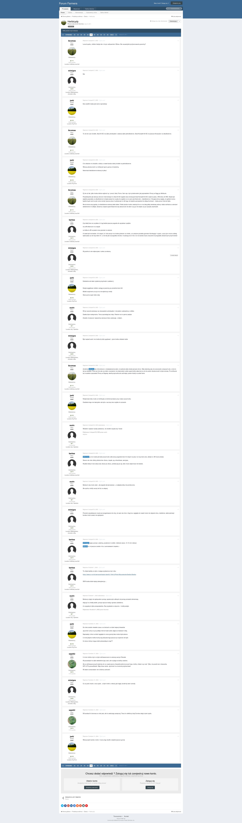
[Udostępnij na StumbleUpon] (80, 805)
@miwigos (86, 543)
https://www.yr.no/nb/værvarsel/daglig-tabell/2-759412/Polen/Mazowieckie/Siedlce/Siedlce (109, 574)
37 (91, 34)
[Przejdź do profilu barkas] (72, 230)
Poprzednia (69, 34)
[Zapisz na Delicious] (74, 805)
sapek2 (72, 653)
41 (104, 34)
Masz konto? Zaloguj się (161, 3)
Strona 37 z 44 (122, 34)
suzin (72, 307)
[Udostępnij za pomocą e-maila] (83, 805)
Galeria (70, 12)
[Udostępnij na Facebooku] (65, 805)
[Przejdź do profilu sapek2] (72, 664)
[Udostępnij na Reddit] (77, 805)
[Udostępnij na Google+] (68, 805)
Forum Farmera (68, 3)
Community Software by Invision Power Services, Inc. (121, 820)
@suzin (85, 546)
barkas (72, 219)
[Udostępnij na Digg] (71, 805)
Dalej (112, 34)
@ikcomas (86, 457)
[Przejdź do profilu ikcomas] (63, 22)
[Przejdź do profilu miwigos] (72, 81)
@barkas (91, 369)
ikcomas (81, 24)
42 (107, 34)
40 (101, 34)
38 (94, 34)
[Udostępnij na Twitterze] (62, 805)
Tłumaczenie (117, 816)
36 (87, 34)
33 (77, 34)
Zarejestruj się (176, 3)
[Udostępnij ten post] (178, 40)
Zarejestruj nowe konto (92, 787)
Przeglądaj (65, 9)
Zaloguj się (150, 787)
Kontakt (126, 816)
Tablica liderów (104, 12)
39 (97, 34)
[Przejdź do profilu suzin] (72, 318)
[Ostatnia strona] (116, 35)
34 (81, 34)
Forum (63, 12)
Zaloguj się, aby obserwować (159, 21)
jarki (72, 100)
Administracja (79, 12)
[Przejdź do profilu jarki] (72, 110)
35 (84, 34)
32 (74, 34)
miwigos (72, 70)
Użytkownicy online (91, 12)
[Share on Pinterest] (86, 805)
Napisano (90, 40)
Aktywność (76, 9)
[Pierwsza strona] (63, 35)
